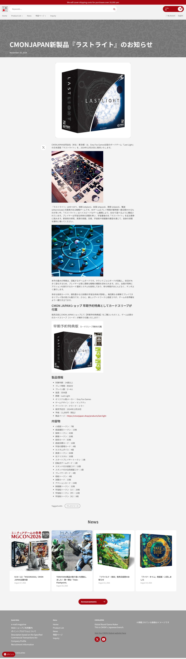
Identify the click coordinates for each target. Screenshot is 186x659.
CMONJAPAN (20, 653)
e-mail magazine (18, 624)
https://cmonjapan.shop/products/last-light (86, 415)
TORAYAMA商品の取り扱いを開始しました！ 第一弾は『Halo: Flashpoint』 (71, 579)
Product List (58, 627)
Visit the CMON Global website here (110, 633)
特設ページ (58, 634)
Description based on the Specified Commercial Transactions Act (26, 636)
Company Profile (18, 641)
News (55, 631)
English (180, 16)
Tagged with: (57, 506)
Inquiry (56, 638)
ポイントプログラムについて (23, 631)
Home (55, 624)
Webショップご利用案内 (22, 627)
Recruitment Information (22, 644)
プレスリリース (72, 506)
